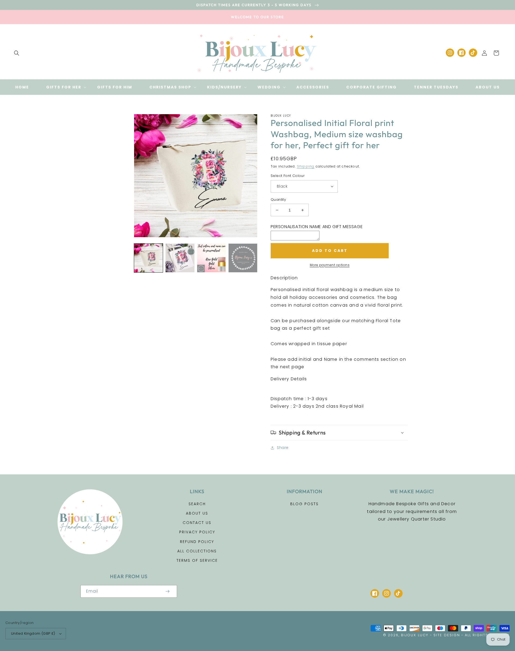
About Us (197, 513)
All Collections (197, 551)
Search (197, 504)
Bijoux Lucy (414, 635)
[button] (17, 53)
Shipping (306, 166)
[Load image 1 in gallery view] (148, 258)
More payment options (330, 265)
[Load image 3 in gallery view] (211, 258)
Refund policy (197, 541)
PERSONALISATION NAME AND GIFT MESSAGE (317, 227)
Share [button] (283, 447)
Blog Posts (304, 504)
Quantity (278, 199)
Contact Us (197, 522)
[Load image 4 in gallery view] (243, 258)
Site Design (446, 635)
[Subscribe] (167, 591)
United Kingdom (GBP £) (33, 633)
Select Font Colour (288, 175)
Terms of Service (197, 560)
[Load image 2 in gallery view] (179, 258)
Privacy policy (197, 532)
